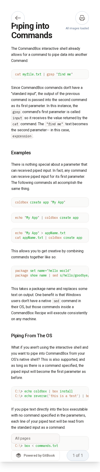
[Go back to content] (18, 18)
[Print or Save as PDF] (82, 18)
